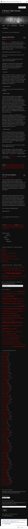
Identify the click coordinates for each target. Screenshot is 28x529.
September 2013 (6, 468)
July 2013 (4, 470)
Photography (13, 273)
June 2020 (4, 382)
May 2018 (4, 407)
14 (24, 37)
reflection (18, 331)
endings (19, 303)
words (3, 228)
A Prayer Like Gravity (11, 11)
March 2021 (5, 372)
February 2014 (5, 460)
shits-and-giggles (6, 338)
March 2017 (5, 425)
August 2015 (5, 436)
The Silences (5, 28)
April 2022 (4, 366)
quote (3, 168)
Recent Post (8, 42)
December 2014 (6, 446)
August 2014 (5, 452)
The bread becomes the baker (9, 256)
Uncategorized (20, 164)
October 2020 (5, 376)
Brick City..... (5, 260)
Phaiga (4, 273)
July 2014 (4, 453)
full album (4, 306)
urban (20, 342)
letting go (10, 166)
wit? (25, 344)
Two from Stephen (9, 175)
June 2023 (4, 357)
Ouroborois (21, 25)
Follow (4, 510)
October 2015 (5, 433)
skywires (14, 340)
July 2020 (4, 380)
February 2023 (6, 363)
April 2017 (4, 423)
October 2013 (5, 466)
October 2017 (5, 418)
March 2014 (5, 459)
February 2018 (5, 412)
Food (3, 268)
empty (13, 303)
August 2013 (5, 469)
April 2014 (4, 458)
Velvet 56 (14, 344)
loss (5, 311)
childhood (5, 301)
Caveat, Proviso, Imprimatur (9, 253)
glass (12, 306)
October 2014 (5, 449)
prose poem (7, 331)
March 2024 (5, 353)
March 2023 (5, 362)
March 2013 (5, 476)
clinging (22, 165)
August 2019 (5, 392)
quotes (6, 168)
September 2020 (6, 378)
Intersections (11, 270)
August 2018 (5, 403)
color (18, 301)
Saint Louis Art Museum (8, 336)
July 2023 (4, 356)
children (11, 301)
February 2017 (5, 426)
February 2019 (5, 395)
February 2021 (5, 373)
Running (4, 254)
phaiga (12, 320)
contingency (5, 226)
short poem (14, 338)
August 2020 (5, 379)
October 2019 (5, 390)
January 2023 (5, 365)
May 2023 (4, 359)
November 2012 (6, 482)
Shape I (4, 251)
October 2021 (5, 369)
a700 (23, 291)
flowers (23, 303)
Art (7, 164)
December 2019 (6, 389)
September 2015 (6, 435)
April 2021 (4, 370)
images (21, 306)
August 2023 (5, 355)
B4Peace (8, 165)
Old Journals (22, 270)
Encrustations (14, 25)
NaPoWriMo (15, 316)
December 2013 (6, 463)
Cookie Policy (7, 523)
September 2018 (6, 402)
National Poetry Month (11, 318)
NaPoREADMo (6, 315)
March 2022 (5, 368)
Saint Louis (11, 334)
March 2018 (5, 410)
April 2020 (4, 383)
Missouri (20, 311)
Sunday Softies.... (6, 261)
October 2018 (5, 400)
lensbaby (8, 309)
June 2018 (4, 406)
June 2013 (4, 472)
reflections (4, 334)
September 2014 (6, 450)
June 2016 (4, 428)
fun (7, 306)
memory (15, 311)
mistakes (20, 166)
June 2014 (4, 455)
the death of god (20, 227)
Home (3, 25)
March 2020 (5, 385)
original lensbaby (6, 319)
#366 (19, 291)
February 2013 (5, 478)
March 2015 (5, 442)
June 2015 (4, 439)
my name (4, 250)
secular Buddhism (13, 168)
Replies (8, 228)
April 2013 (4, 475)
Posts (8, 25)
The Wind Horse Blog (12, 156)
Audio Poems (16, 267)
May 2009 (4, 485)
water (22, 344)
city (15, 301)
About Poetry (6, 267)
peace (23, 166)
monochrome (7, 313)
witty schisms (9, 346)
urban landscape (7, 344)
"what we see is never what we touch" (9, 291)
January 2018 (5, 413)
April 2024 (4, 352)
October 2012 (5, 483)
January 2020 (5, 388)
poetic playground (15, 325)
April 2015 (4, 440)
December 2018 (6, 398)
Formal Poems (9, 268)
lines (3, 311)
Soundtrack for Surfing (8, 342)
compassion (4, 166)
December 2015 (6, 430)
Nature (3, 227)
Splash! (4, 248)
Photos (19, 322)
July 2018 (4, 405)
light (23, 308)
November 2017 (6, 416)
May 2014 (4, 456)
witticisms (4, 346)
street (17, 342)
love (8, 311)
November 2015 (6, 432)
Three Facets (5, 257)
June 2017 (4, 420)
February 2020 (6, 386)
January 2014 (5, 462)
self (17, 336)
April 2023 (4, 360)
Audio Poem (21, 293)
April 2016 (4, 429)
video (19, 344)
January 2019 (5, 396)
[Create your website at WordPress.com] (14, 1)
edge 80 (22, 301)
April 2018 (4, 409)
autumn (3, 296)
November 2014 (6, 448)
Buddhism (10, 164)
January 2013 (5, 479)
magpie (12, 311)
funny (10, 306)
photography (9, 322)
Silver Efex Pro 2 (6, 340)
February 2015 (5, 443)
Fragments (5, 270)
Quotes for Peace (8, 37)
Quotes (14, 164)
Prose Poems (13, 276)
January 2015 (5, 445)
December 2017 (6, 415)
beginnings (12, 165)
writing (22, 346)
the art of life (20, 168)
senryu (20, 336)
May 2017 (4, 422)
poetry (5, 328)
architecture (14, 293)
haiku (16, 306)
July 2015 (4, 438)
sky (11, 340)
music (15, 313)
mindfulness (21, 226)
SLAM (17, 340)
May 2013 (4, 473)
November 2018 (6, 399)
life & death (15, 166)
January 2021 (5, 375)
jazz (3, 308)
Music (16, 270)
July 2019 (4, 393)
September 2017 (6, 419)
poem (5, 325)
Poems (5, 276)
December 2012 (6, 480)
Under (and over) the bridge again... (11, 258)
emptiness (10, 226)
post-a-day (13, 329)
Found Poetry (17, 268)
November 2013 (6, 465)
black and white (10, 298)
